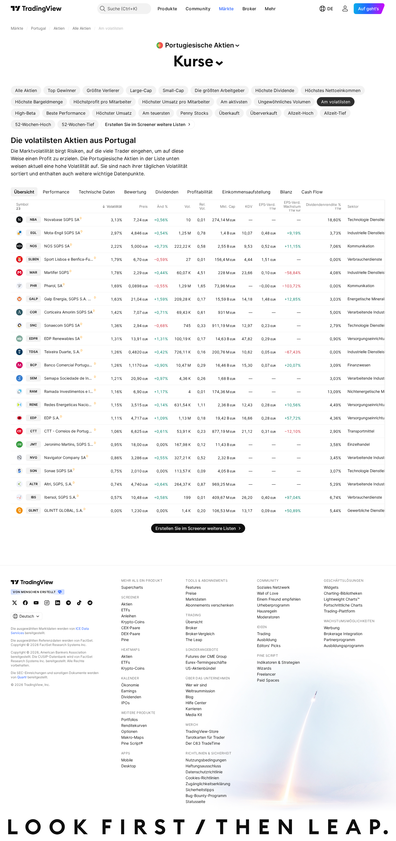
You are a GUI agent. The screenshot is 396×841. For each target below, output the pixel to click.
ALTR (33, 484)
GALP (33, 299)
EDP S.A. (52, 418)
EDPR (33, 338)
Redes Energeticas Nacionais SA (68, 404)
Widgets (331, 587)
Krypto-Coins (132, 621)
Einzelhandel (359, 444)
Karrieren (194, 708)
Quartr (22, 677)
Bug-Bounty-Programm (206, 795)
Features (193, 587)
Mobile (127, 760)
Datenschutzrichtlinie (204, 772)
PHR (33, 286)
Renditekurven (134, 725)
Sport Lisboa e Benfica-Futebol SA (68, 259)
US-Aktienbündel (201, 668)
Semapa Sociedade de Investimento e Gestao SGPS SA (68, 378)
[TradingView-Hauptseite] (32, 582)
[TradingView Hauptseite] (36, 8)
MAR (33, 272)
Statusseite (195, 801)
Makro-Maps (132, 737)
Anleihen (128, 616)
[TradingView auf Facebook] (25, 603)
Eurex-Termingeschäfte (206, 662)
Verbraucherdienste (365, 259)
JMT (33, 444)
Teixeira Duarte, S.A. (62, 351)
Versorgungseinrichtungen (371, 338)
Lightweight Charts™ (342, 599)
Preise (191, 593)
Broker (249, 8)
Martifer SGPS (56, 272)
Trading (263, 633)
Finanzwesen (359, 365)
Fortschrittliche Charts (343, 605)
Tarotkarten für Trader (205, 737)
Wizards (264, 668)
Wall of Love (267, 593)
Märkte (226, 8)
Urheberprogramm (273, 605)
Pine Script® (132, 743)
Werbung (332, 627)
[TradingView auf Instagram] (47, 603)
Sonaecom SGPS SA (62, 325)
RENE (33, 405)
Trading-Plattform (339, 611)
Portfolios (129, 719)
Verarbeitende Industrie (368, 312)
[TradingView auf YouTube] (36, 603)
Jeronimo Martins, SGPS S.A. (68, 444)
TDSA (33, 352)
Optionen (129, 731)
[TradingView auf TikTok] (79, 603)
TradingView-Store (202, 731)
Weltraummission (200, 691)
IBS (33, 497)
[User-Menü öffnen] (345, 8)
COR (33, 312)
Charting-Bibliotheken (343, 593)
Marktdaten (196, 599)
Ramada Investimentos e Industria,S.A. (68, 391)
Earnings (128, 691)
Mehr (270, 8)
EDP (33, 418)
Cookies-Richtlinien (202, 777)
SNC (33, 325)
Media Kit (194, 714)
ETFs (125, 610)
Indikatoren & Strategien (278, 662)
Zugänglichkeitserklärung (208, 783)
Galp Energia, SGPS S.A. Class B (68, 299)
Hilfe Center (196, 702)
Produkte (167, 8)
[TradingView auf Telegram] (68, 603)
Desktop (128, 766)
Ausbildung (267, 639)
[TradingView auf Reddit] (90, 603)
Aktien (126, 604)
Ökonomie (130, 685)
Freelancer (266, 674)
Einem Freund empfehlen (279, 599)
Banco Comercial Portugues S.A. (68, 365)
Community (198, 8)
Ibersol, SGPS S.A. (60, 497)
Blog (189, 696)
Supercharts (132, 587)
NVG (33, 457)
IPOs (125, 702)
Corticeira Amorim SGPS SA (68, 312)
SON (33, 471)
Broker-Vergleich (200, 633)
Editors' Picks (268, 645)
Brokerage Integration (343, 633)
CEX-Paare (130, 627)
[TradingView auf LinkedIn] (57, 603)
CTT (33, 431)
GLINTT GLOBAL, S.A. (63, 510)
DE (330, 8)
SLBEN (33, 259)
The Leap (194, 639)
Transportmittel (361, 431)
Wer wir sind (196, 685)
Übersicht (194, 621)
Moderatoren (268, 617)
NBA (33, 219)
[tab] (26, 90)
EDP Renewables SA (62, 338)
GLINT (33, 510)
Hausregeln (267, 611)
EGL (33, 233)
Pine (125, 639)
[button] (181, 8)
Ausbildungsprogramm (344, 645)
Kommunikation (361, 246)
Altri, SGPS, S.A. (58, 484)
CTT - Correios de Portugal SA (68, 431)
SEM (33, 378)
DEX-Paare (130, 633)
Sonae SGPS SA (58, 470)
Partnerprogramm (339, 639)
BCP (33, 365)
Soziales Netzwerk (273, 587)
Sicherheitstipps (200, 789)
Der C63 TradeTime (203, 743)
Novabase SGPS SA (61, 219)
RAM (33, 391)
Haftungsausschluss (203, 766)
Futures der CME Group (206, 656)
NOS (33, 246)
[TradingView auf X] (14, 603)
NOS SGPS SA (57, 246)
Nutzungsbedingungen (206, 760)
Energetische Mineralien (368, 299)
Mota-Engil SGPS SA (62, 232)
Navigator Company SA (65, 457)
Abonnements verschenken (210, 605)
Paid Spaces (268, 680)
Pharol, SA (53, 285)
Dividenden (131, 696)
